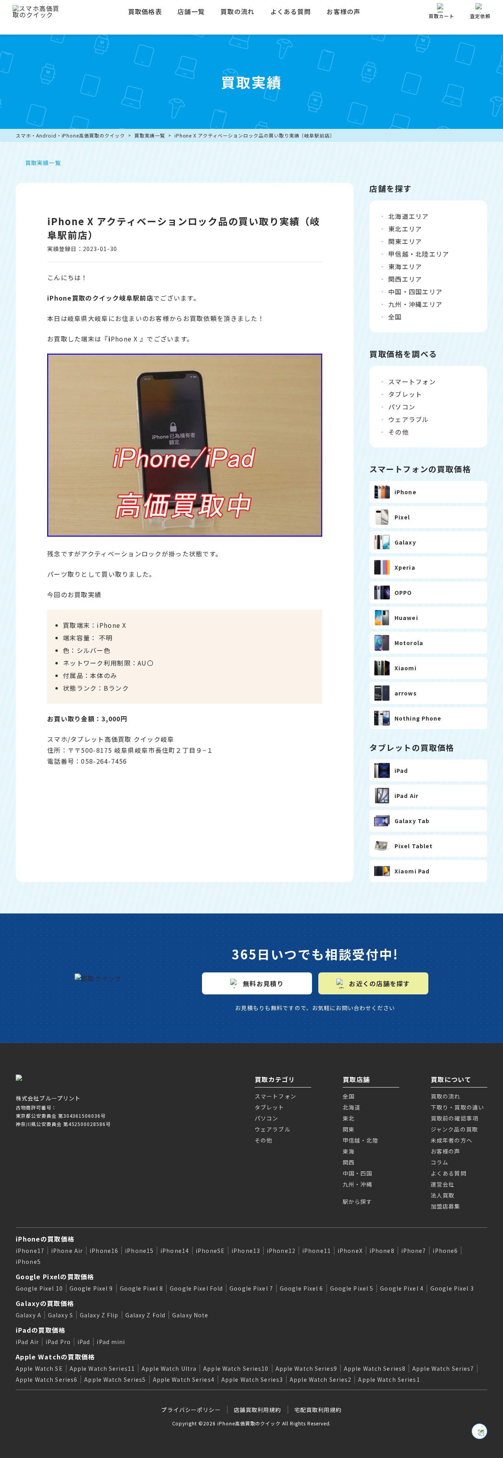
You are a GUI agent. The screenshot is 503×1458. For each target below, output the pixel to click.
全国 (395, 316)
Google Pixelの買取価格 (55, 1276)
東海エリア (405, 266)
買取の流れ (237, 11)
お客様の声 (343, 11)
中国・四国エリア (415, 291)
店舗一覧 (191, 11)
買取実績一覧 (149, 135)
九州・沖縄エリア (415, 304)
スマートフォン (412, 381)
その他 (398, 431)
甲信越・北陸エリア (419, 254)
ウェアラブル (408, 419)
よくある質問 (290, 11)
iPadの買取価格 (41, 1330)
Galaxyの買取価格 (45, 1303)
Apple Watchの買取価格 (55, 1356)
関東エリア (405, 241)
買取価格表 (145, 11)
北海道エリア (408, 216)
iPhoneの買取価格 (45, 1238)
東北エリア (405, 228)
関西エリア (405, 279)
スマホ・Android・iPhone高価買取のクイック (70, 135)
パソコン (401, 406)
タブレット (405, 394)
